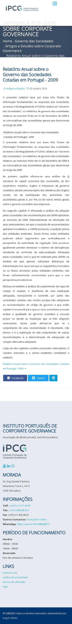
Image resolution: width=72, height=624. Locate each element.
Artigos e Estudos (15, 88)
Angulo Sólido (10, 618)
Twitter (40, 378)
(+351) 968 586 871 (19, 510)
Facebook (17, 378)
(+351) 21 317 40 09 (20, 505)
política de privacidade (15, 577)
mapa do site (10, 572)
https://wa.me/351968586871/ (33, 524)
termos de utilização (14, 582)
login (5, 586)
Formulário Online (37, 519)
